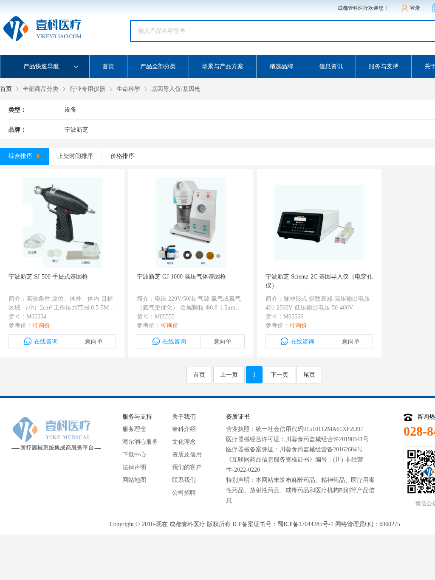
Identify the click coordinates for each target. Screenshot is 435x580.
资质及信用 (187, 454)
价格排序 (122, 156)
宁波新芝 (76, 130)
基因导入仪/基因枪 (176, 89)
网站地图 (134, 480)
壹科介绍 (184, 429)
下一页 (279, 375)
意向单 (94, 341)
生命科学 (128, 89)
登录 (415, 8)
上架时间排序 (75, 156)
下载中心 (134, 454)
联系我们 (184, 480)
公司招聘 (184, 493)
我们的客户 (187, 467)
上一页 (229, 375)
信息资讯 (331, 66)
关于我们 (184, 417)
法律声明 (134, 467)
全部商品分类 (41, 89)
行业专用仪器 (87, 89)
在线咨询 (46, 341)
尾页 (309, 375)
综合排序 (21, 156)
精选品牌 (281, 66)
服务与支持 (383, 66)
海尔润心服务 (140, 442)
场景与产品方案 (222, 66)
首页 (108, 66)
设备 (70, 110)
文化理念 (184, 442)
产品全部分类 (158, 66)
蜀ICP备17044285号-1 (305, 524)
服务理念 (134, 429)
